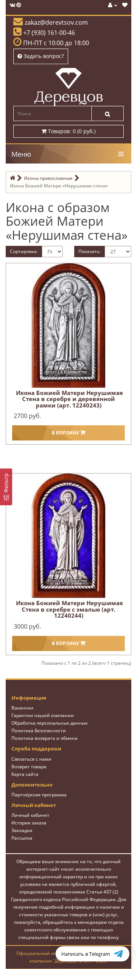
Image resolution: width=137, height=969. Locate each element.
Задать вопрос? (43, 56)
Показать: (89, 251)
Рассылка (21, 838)
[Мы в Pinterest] (18, 5)
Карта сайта (24, 774)
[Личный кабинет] (112, 5)
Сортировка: (24, 251)
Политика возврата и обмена (44, 738)
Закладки (21, 830)
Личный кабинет (30, 815)
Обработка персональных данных (49, 723)
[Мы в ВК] (12, 5)
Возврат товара (28, 766)
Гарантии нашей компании (42, 715)
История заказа (28, 823)
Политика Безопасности (38, 730)
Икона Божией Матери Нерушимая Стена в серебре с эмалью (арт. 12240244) (69, 609)
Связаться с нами (31, 759)
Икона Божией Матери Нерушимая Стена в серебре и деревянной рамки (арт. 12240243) (69, 399)
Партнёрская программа (39, 794)
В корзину (66, 432)
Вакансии (22, 708)
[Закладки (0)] (124, 5)
